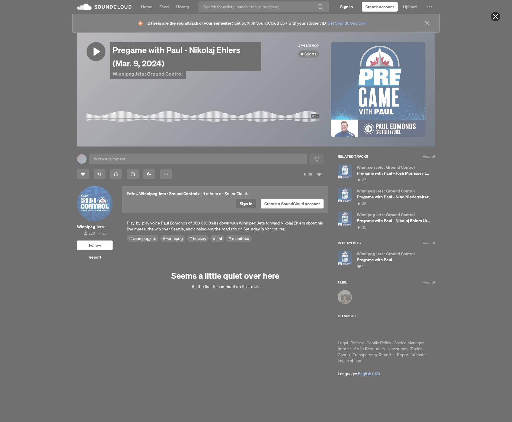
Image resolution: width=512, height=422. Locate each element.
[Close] (495, 16)
